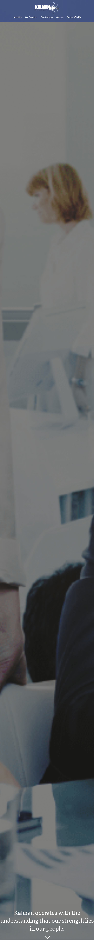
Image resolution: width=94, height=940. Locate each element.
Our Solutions (47, 17)
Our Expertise (31, 17)
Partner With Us (74, 17)
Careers (59, 17)
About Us (17, 17)
